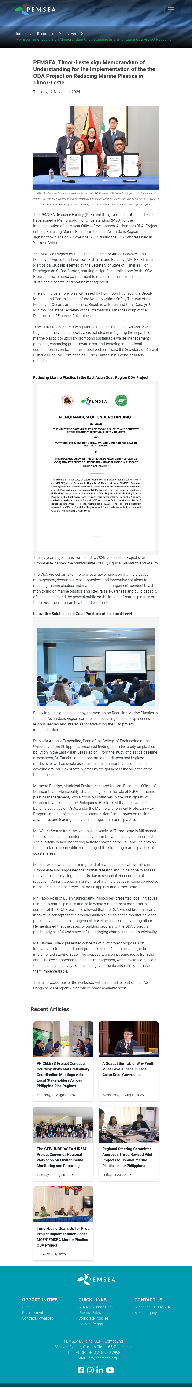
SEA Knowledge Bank (96, 1307)
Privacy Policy (90, 1312)
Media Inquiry (145, 1312)
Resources (45, 34)
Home (19, 34)
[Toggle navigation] (170, 9)
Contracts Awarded (37, 1318)
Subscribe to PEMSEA (152, 1307)
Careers (28, 1307)
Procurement (32, 1312)
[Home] (37, 9)
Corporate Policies (93, 1318)
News (71, 34)
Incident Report (90, 1324)
